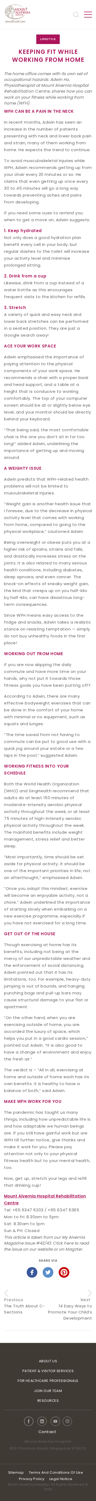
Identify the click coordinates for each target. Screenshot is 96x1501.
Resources (48, 1400)
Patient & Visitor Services (48, 1371)
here (68, 1243)
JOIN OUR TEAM (48, 1391)
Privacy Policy (32, 1478)
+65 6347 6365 (63, 1210)
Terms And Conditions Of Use (56, 1472)
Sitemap (16, 1472)
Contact (47, 1431)
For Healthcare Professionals (48, 1380)
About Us (48, 1361)
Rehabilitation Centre (27, 91)
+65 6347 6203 (29, 1210)
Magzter (73, 1249)
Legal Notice (61, 1478)
